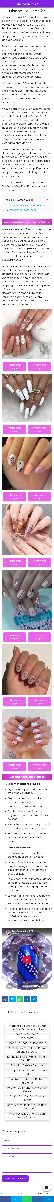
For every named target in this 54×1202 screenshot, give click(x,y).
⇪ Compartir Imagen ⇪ (39, 366)
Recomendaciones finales (23, 209)
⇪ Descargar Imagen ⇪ (14, 366)
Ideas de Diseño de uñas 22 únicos (27, 205)
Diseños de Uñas (27, 4)
